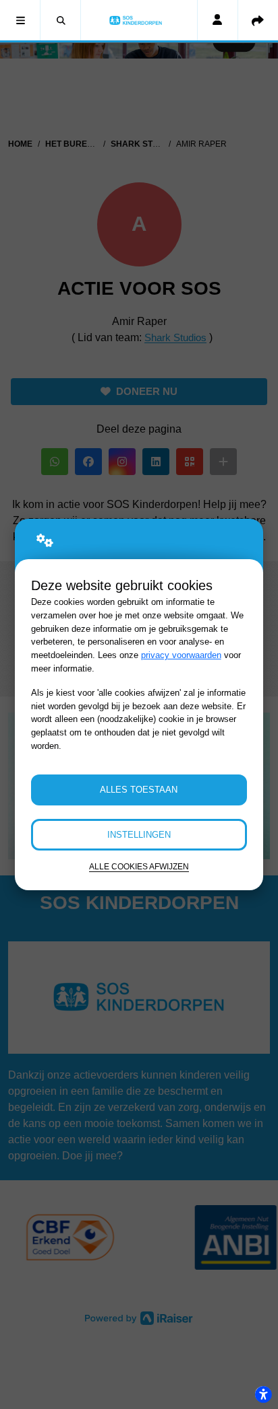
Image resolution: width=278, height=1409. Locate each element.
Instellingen (139, 835)
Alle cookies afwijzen (139, 866)
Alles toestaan (138, 790)
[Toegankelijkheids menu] (263, 1394)
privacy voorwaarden (181, 655)
